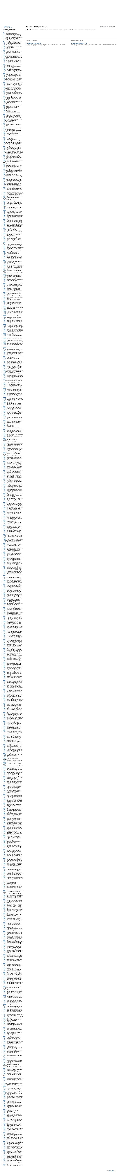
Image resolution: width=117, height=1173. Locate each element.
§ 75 (4, 146)
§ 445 (4, 700)
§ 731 (4, 1109)
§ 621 (4, 941)
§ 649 (4, 977)
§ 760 (4, 1146)
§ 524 (4, 813)
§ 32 (4, 73)
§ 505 (4, 788)
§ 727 (4, 1103)
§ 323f (4, 541)
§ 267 (4, 466)
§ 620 (4, 940)
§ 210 (4, 383)
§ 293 (4, 499)
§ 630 (4, 952)
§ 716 (4, 1084)
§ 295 (4, 502)
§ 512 (4, 797)
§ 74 (4, 144)
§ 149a (4, 253)
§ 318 (4, 527)
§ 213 (4, 386)
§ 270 (4, 470)
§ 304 (4, 509)
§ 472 (4, 735)
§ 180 (4, 303)
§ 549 (4, 845)
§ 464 (4, 724)
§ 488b (4, 755)
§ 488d (4, 758)
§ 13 (4, 46)
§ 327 (4, 546)
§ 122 (4, 216)
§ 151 (4, 256)
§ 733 (4, 1111)
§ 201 (4, 366)
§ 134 (4, 233)
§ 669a (4, 1016)
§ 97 (4, 180)
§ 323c (4, 537)
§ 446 (4, 701)
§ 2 (3, 32)
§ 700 (4, 1059)
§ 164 (4, 283)
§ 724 (4, 1100)
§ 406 (4, 650)
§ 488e (4, 760)
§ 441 (4, 695)
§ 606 (4, 922)
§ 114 (4, 203)
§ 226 (4, 412)
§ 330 (4, 550)
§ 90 (4, 171)
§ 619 (4, 938)
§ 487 (4, 751)
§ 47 (4, 106)
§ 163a (4, 281)
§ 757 (4, 1142)
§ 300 (4, 504)
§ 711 (4, 1074)
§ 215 (4, 394)
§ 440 (4, 694)
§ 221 (4, 406)
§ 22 (4, 59)
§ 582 (4, 890)
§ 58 (4, 121)
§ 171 (4, 292)
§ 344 (4, 568)
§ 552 (4, 849)
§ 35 (4, 76)
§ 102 (4, 188)
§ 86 (4, 166)
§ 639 (4, 964)
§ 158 (4, 265)
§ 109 (4, 196)
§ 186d (4, 326)
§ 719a (4, 1092)
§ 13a (4, 47)
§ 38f (4, 88)
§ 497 (4, 778)
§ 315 (4, 523)
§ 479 (4, 744)
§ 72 (4, 142)
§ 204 (4, 370)
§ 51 (4, 112)
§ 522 (4, 810)
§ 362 (4, 593)
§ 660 (4, 1000)
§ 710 (4, 1073)
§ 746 (4, 1128)
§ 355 (4, 584)
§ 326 (4, 545)
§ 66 (4, 132)
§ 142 (4, 244)
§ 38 (4, 80)
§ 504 (4, 787)
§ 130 (4, 226)
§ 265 (4, 463)
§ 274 (4, 475)
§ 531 (4, 822)
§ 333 (4, 554)
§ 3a (4, 33)
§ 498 (4, 780)
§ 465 (4, 726)
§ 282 (4, 485)
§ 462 (4, 722)
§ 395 (4, 636)
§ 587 (4, 897)
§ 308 (4, 514)
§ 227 (4, 413)
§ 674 (4, 1023)
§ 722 (4, 1097)
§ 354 (4, 582)
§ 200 (4, 365)
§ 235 (4, 425)
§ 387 (4, 626)
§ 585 (4, 895)
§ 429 (4, 680)
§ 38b (4, 83)
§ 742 (4, 1123)
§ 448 (4, 704)
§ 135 (4, 234)
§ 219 (4, 403)
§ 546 (4, 841)
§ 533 (4, 824)
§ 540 (4, 833)
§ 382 (4, 619)
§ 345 (4, 569)
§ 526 (4, 815)
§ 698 (4, 1055)
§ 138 (4, 238)
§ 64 (4, 128)
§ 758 (4, 1143)
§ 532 (4, 823)
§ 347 (4, 572)
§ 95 (4, 178)
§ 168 (4, 288)
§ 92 (4, 174)
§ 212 (4, 385)
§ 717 (4, 1088)
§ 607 (4, 923)
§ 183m (4, 315)
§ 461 (4, 721)
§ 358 (4, 587)
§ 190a (4, 333)
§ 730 (4, 1107)
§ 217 (4, 400)
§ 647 (4, 974)
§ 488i (4, 767)
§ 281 (4, 484)
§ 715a (4, 1083)
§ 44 (4, 102)
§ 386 (4, 625)
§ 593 (4, 905)
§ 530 (4, 820)
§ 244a (4, 439)
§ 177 (4, 299)
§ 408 (4, 653)
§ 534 (4, 826)
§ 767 (4, 1155)
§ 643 (4, 969)
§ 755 (4, 1139)
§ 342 (4, 566)
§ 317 (4, 526)
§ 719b (4, 1093)
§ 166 (4, 285)
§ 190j (4, 349)
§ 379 (4, 616)
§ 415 (4, 662)
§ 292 (4, 498)
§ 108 (4, 194)
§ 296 (4, 503)
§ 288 (4, 493)
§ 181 (4, 304)
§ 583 (4, 891)
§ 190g (4, 343)
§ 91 (4, 173)
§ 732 (4, 1110)
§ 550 (4, 846)
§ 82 (4, 158)
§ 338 (4, 561)
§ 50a (4, 111)
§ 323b (4, 536)
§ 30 (4, 70)
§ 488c (4, 756)
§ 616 (4, 934)
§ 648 (4, 975)
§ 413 (4, 659)
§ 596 (4, 909)
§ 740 (4, 1120)
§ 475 (4, 739)
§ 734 (4, 1112)
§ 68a (4, 139)
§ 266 (4, 464)
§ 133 (4, 231)
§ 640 (4, 965)
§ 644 (4, 970)
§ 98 (4, 183)
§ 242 (4, 434)
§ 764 (4, 1151)
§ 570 (4, 873)
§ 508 (4, 792)
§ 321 (4, 531)
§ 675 (4, 1024)
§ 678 (4, 1028)
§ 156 (4, 260)
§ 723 (4, 1098)
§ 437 (4, 690)
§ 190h (4, 344)
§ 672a (4, 1020)
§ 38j (4, 92)
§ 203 (4, 368)
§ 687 (4, 1039)
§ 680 (4, 1030)
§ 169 (4, 289)
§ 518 (4, 805)
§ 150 (4, 254)
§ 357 (4, 586)
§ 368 (4, 600)
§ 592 (4, 904)
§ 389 (4, 628)
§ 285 (4, 489)
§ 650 (4, 978)
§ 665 (4, 1009)
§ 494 (4, 774)
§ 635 (4, 959)
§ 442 (4, 696)
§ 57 (4, 120)
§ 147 (4, 251)
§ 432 (4, 683)
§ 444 (4, 699)
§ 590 (4, 901)
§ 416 (4, 663)
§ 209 (4, 379)
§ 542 (4, 836)
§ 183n (4, 317)
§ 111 (4, 199)
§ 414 (4, 660)
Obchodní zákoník (8, 27)
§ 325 (4, 544)
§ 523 (4, 812)
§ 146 (4, 249)
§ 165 (4, 284)
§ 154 (4, 257)
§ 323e (4, 540)
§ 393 (4, 634)
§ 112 (4, 201)
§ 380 (4, 617)
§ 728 (4, 1105)
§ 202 (4, 367)
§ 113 (4, 202)
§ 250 (4, 448)
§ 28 (4, 66)
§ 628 (4, 950)
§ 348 (4, 573)
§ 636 (4, 960)
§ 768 (4, 1156)
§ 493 (4, 773)
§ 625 (4, 946)
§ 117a (4, 210)
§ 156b (4, 262)
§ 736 (4, 1115)
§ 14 (4, 48)
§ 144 (4, 247)
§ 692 (4, 1046)
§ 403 (4, 646)
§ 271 (4, 471)
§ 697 (4, 1052)
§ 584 (4, 893)
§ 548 (4, 844)
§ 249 (4, 447)
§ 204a (4, 371)
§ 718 (4, 1089)
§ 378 (4, 614)
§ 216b (4, 398)
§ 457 (4, 715)
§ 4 (3, 34)
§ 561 (4, 860)
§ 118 (4, 211)
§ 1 (3, 30)
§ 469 (4, 731)
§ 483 (4, 746)
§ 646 (4, 973)
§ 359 (4, 589)
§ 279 (4, 481)
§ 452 (4, 709)
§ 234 (4, 424)
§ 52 (4, 114)
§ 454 (4, 712)
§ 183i (4, 310)
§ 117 (4, 208)
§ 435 (4, 687)
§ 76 (4, 149)
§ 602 (4, 917)
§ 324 (4, 543)
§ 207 (4, 376)
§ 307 (4, 513)
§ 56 (4, 117)
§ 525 (4, 814)
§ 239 (4, 430)
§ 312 (4, 520)
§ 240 (4, 431)
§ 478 (4, 742)
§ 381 (4, 618)
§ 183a (4, 308)
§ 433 (4, 685)
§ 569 (4, 872)
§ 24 (4, 61)
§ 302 (4, 507)
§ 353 (4, 581)
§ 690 (4, 1043)
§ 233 (4, 422)
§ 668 (4, 1014)
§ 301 (4, 505)
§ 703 (4, 1063)
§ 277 (4, 479)
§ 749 (4, 1132)
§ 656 (4, 990)
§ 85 (4, 165)
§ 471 (4, 733)
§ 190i (4, 347)
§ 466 (4, 727)
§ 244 (4, 438)
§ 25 (4, 62)
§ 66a (4, 133)
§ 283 (4, 486)
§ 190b (4, 334)
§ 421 (4, 669)
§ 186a (4, 322)
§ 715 (4, 1080)
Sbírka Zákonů (112, 1170)
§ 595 (4, 908)
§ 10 (4, 42)
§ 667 (4, 1011)
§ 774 (4, 1164)
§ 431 (4, 682)
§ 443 (4, 698)
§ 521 (4, 809)
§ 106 (4, 192)
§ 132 (4, 230)
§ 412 (4, 658)
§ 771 (4, 1160)
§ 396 (4, 637)
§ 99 (4, 184)
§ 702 (4, 1061)
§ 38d (4, 85)
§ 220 (4, 404)
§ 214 (4, 393)
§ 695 (4, 1050)
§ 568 (4, 870)
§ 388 (4, 627)
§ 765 (4, 1152)
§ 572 (4, 876)
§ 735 (4, 1114)
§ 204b (4, 372)
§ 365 (4, 596)
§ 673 (4, 1022)
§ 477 (4, 741)
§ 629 (4, 951)
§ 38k (4, 93)
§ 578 (4, 885)
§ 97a (4, 181)
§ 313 (4, 521)
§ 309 (4, 516)
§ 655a (4, 987)
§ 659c (4, 997)
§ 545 (4, 840)
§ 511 (4, 796)
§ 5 (3, 35)
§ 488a (4, 754)
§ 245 (4, 441)
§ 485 (4, 749)
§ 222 (4, 407)
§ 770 (4, 1159)
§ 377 (4, 613)
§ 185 (4, 320)
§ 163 (4, 280)
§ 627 (4, 949)
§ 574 (4, 878)
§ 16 (4, 51)
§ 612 (4, 929)
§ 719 (4, 1091)
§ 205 (4, 374)
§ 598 (4, 911)
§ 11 (4, 43)
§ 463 (4, 723)
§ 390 (4, 630)
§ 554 (4, 851)
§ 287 (4, 491)
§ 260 (4, 457)
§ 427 (4, 677)
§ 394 (4, 635)
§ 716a (4, 1086)
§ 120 (4, 213)
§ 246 (4, 443)
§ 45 (4, 103)
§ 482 (4, 745)
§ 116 (4, 207)
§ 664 (4, 1007)
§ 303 (4, 508)
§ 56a (4, 119)
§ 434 (4, 686)
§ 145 (4, 248)
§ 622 (4, 942)
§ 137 (4, 237)
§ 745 (4, 1127)
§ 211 (4, 384)
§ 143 (4, 246)
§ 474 (4, 737)
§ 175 (4, 297)
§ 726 (4, 1102)
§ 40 (4, 97)
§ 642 (4, 968)
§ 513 (4, 799)
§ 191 (4, 351)
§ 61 (4, 125)
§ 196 (4, 357)
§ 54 (4, 116)
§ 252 (4, 450)
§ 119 (4, 212)
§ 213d (4, 391)
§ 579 (4, 886)
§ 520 (4, 808)
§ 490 (4, 769)
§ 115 (4, 205)
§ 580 (4, 887)
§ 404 (4, 648)
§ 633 (4, 956)
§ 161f (4, 278)
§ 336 (4, 558)
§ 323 (4, 534)
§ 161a (4, 270)
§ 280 (4, 482)
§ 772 (4, 1161)
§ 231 (4, 420)
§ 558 (4, 856)
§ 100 (4, 185)
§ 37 (4, 79)
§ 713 (4, 1078)
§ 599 (4, 913)
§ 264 (4, 462)
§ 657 (4, 991)
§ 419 (4, 667)
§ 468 (4, 730)
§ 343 (4, 567)
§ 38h (4, 89)
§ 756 (4, 1141)
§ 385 (4, 623)
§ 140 (4, 240)
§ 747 (4, 1129)
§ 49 (4, 108)
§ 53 (4, 115)
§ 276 (4, 477)
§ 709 (4, 1071)
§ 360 (4, 590)
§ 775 (4, 1165)
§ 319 (4, 529)
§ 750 (4, 1133)
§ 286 (4, 490)
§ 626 (4, 947)
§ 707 (4, 1069)
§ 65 (4, 129)
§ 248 (4, 445)
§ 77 (4, 151)
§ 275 (4, 476)
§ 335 (4, 557)
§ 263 (4, 461)
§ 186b (4, 324)
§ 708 (4, 1070)
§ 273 (4, 473)
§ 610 (4, 927)
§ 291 (4, 497)
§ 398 (4, 640)
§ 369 (4, 602)
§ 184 (4, 319)
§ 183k (4, 312)
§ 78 (4, 152)
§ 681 (4, 1032)
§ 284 (4, 488)
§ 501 (4, 783)
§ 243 (4, 435)
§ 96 (4, 179)
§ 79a (4, 155)
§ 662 (4, 1002)
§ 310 (4, 517)
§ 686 (4, 1038)
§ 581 (4, 888)
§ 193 (4, 353)
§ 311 (4, 518)
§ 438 (4, 691)
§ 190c (4, 335)
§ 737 (4, 1116)
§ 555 (4, 852)
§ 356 (4, 585)
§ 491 (4, 771)
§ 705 (4, 1066)
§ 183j (4, 311)
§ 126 (4, 221)
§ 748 (4, 1130)
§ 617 (4, 936)
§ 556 (4, 854)
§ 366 (4, 598)
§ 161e (4, 276)
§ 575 (4, 879)
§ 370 (4, 604)
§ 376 (4, 612)
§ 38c (4, 84)
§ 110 (4, 197)
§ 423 (4, 672)
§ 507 (4, 791)
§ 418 (4, 666)
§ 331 (4, 552)
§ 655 (4, 986)
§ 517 (4, 804)
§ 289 (4, 494)
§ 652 (4, 981)
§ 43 (4, 101)
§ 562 (4, 861)
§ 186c (4, 325)
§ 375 (4, 610)
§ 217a (4, 402)
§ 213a (4, 388)
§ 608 (4, 924)
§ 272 (4, 472)
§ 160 (4, 267)
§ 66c (4, 135)
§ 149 (4, 252)
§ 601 (4, 915)
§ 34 (4, 75)
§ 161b (4, 272)
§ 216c (4, 399)
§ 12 (4, 44)
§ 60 (4, 124)
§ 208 (4, 377)
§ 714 (4, 1079)
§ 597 (4, 910)
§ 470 (4, 732)
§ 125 (4, 220)
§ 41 (4, 98)
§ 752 (4, 1136)
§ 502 (4, 785)
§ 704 (4, 1064)
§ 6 (3, 37)
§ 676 (4, 1025)
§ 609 (4, 925)
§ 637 (4, 961)
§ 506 (4, 790)
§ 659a (4, 995)
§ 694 (4, 1048)
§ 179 (4, 302)
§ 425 (4, 674)
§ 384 (4, 622)
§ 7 (3, 38)
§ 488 (4, 753)
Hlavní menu (7, 26)
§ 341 (4, 564)
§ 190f (4, 342)
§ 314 (4, 522)
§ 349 (4, 575)
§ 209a (4, 380)
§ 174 (4, 295)
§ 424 (4, 673)
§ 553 (4, 850)
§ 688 (4, 1041)
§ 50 (4, 110)
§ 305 (4, 511)
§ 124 (4, 219)
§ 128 (4, 224)
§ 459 (4, 718)
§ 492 (4, 772)
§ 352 (4, 580)
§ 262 (4, 459)
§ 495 (4, 776)
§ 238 (4, 429)
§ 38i (4, 91)
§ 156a (4, 261)
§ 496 (4, 777)
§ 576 (4, 882)
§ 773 (4, 1162)
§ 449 (4, 705)
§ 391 (4, 631)
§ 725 (4, 1101)
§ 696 (4, 1051)
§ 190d (4, 338)
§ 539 (4, 832)
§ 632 (4, 955)
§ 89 (4, 170)
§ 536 (4, 828)
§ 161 (4, 269)
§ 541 (4, 835)
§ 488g (4, 763)
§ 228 (4, 415)
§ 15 (4, 50)
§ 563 (4, 863)
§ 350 (4, 577)
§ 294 (4, 500)
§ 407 (4, 651)
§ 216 (4, 395)
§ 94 (4, 176)
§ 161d (4, 275)
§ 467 (4, 728)
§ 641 (4, 966)
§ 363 (4, 594)
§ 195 (4, 356)
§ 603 (4, 918)
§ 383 (4, 621)
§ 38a (4, 82)
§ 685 (4, 1037)
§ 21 (4, 57)
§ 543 (4, 837)
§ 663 (4, 1006)
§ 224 (4, 409)
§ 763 (4, 1150)
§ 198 (4, 362)
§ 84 (4, 164)
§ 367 (4, 599)
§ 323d (4, 539)
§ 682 (4, 1033)
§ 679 (4, 1029)
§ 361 (4, 591)
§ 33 (4, 74)
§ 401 (4, 644)
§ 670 (4, 1018)
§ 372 (4, 607)
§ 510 (4, 795)
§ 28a (4, 68)
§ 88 (4, 169)
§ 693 (4, 1047)
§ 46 (4, 105)
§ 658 (4, 992)
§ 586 (4, 896)
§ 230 (4, 418)
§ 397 (4, 639)
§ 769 (4, 1157)
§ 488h (4, 765)
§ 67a (4, 138)
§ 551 (4, 847)
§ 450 (4, 707)
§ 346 (4, 571)
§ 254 (4, 453)
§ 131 (4, 228)
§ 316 (4, 525)
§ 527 (4, 817)
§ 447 (4, 703)
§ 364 (4, 595)
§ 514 (4, 800)
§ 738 (4, 1118)
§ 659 (4, 993)
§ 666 (4, 1010)
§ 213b (4, 389)
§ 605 (4, 920)
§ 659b (4, 996)
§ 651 (4, 979)
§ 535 (4, 827)
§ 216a (4, 397)
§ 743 (4, 1124)
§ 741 (4, 1121)
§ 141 (4, 242)
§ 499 (4, 781)
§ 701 (4, 1060)
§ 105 (4, 189)
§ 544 (4, 838)
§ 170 (4, 290)
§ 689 (4, 1042)
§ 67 (4, 137)
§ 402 (4, 645)
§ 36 (4, 78)
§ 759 (4, 1144)
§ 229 (4, 417)
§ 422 (4, 671)
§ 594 (4, 906)
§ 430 (4, 681)
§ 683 (4, 1034)
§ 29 (4, 69)
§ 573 (4, 877)
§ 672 (4, 1019)
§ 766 (4, 1153)
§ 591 (4, 902)
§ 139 (4, 239)
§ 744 (4, 1125)
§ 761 (4, 1147)
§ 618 (4, 937)
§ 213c (4, 390)
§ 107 (4, 193)
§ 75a (4, 147)
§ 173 (4, 294)
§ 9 (3, 41)
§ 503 (4, 786)
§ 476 (4, 740)
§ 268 (4, 467)
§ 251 (4, 449)
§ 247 (4, 444)
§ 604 (4, 919)
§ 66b (4, 134)
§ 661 (4, 1001)
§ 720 (4, 1095)
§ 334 (4, 555)
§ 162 (4, 279)
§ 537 (4, 829)
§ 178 (4, 301)
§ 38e (4, 87)
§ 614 (4, 932)
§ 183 (4, 307)
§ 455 (4, 713)
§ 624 (4, 945)
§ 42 (4, 100)
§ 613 (4, 931)
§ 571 (4, 874)
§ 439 (4, 692)
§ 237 (4, 427)
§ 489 (4, 768)
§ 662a (4, 1004)
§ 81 (4, 157)
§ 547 (4, 842)
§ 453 (4, 710)
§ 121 (4, 215)
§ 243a (4, 436)
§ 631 (4, 954)
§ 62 (4, 126)
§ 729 (4, 1106)
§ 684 (4, 1036)
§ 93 (4, 175)
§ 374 (4, 609)
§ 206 (4, 375)
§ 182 (4, 306)
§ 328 (4, 548)
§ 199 (4, 363)
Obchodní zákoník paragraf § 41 (79, 43)
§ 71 (4, 141)
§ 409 (4, 654)
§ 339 (4, 562)
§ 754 (4, 1138)
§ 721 (4, 1096)
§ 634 (4, 958)
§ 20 (4, 56)
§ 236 (4, 426)
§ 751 (4, 1134)
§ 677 (4, 1027)
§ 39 (4, 96)
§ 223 (4, 408)
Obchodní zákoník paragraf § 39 (33, 43)
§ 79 (4, 153)
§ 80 (4, 156)
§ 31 (4, 71)
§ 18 (4, 53)
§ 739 (4, 1119)
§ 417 (4, 664)
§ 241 (4, 432)
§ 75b (4, 148)
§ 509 (4, 794)
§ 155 (4, 258)
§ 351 (4, 578)
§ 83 (4, 161)
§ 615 (4, 933)
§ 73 (4, 143)
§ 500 (4, 782)
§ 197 (4, 361)
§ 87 (4, 167)
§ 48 (4, 107)
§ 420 (4, 668)
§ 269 (4, 468)
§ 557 (4, 855)
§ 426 (4, 676)
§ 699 (4, 1057)
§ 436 (4, 689)
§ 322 (4, 532)
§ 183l (4, 313)
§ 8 (3, 39)
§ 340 (4, 563)
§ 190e (4, 340)
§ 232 (4, 421)
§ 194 (4, 354)
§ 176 (4, 298)
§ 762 (4, 1148)
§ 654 (4, 983)
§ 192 (4, 352)
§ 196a (4, 358)
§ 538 (4, 831)
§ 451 (4, 708)
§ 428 (4, 678)
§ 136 (4, 235)
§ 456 (4, 714)
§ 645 (4, 972)
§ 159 (4, 266)
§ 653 (4, 982)
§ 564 (4, 864)
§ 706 (4, 1068)
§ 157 (4, 263)
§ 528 (4, 818)
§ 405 (4, 649)
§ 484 (4, 747)
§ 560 (4, 859)
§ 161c (4, 274)
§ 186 (4, 321)
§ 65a (4, 130)
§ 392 (4, 632)
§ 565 (4, 865)
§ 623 (4, 943)
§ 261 (4, 458)
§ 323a (4, 535)
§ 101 (4, 187)
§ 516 (4, 803)
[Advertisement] (58, 12)
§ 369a (4, 603)
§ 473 (4, 736)
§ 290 (4, 495)
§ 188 (4, 329)
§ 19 (4, 55)
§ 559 (4, 858)
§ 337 (4, 559)
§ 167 (4, 286)
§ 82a (4, 160)
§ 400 (4, 642)
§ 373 (4, 608)
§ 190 (4, 331)
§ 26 (4, 64)
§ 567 (4, 869)
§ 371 (4, 605)
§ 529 (4, 819)
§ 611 (4, 928)
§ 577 (4, 883)
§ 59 (4, 123)
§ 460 (4, 719)
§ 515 (4, 801)
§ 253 (4, 452)
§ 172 (4, 293)
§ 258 (4, 456)
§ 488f (4, 762)
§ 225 (4, 411)
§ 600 (4, 914)
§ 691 (4, 1045)
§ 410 (4, 655)
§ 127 (4, 222)
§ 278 (4, 480)
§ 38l (4, 94)
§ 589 (4, 900)
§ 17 (4, 52)
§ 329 (4, 549)
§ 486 (4, 750)
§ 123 (4, 217)
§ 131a (4, 229)
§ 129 (4, 225)
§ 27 (4, 65)
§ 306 (4, 512)
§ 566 (4, 867)
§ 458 (4, 717)
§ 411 (4, 657)
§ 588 (4, 899)
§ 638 (4, 963)
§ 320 (4, 530)
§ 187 (4, 327)
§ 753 (4, 1137)
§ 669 (4, 1015)
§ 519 (4, 806)
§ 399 (4, 641)
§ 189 (4, 330)
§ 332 (4, 553)
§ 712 (4, 1077)
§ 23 (4, 60)
